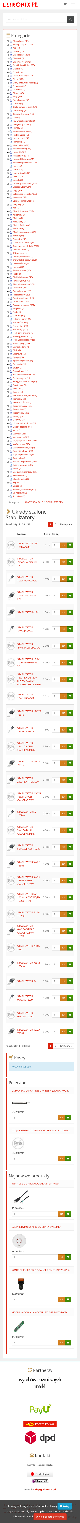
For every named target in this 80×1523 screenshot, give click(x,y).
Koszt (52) (18, 166)
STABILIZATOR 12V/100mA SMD (26, 696)
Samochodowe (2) (21, 347)
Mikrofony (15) (19, 215)
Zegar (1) (17, 468)
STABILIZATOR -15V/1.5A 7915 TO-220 (27, 595)
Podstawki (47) (20, 288)
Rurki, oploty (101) (21, 343)
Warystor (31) (19, 434)
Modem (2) (18, 218)
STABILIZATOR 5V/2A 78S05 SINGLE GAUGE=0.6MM (28, 880)
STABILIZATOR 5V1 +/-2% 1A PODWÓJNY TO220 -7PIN (28, 897)
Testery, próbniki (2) (22, 402)
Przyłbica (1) (19, 308)
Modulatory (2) (19, 222)
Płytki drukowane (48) (23, 277)
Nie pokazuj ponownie (51, 1516)
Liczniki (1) (18, 180)
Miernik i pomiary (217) (23, 211)
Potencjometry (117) (22, 291)
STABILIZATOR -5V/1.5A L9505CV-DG (29, 645)
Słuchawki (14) (19, 354)
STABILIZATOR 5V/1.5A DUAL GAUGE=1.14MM (26, 830)
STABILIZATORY (54, 502)
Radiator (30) (19, 315)
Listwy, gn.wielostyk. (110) (25, 183)
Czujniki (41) (18, 72)
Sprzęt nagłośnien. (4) (23, 361)
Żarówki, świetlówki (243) (24, 489)
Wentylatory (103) (21, 437)
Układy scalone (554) (22, 427)
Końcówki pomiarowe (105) (25, 163)
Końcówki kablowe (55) (23, 159)
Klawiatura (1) (19, 142)
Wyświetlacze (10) (21, 444)
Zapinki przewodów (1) (23, 454)
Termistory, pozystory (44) (25, 395)
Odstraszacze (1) (21, 249)
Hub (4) (16, 117)
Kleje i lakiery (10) (21, 145)
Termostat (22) (19, 399)
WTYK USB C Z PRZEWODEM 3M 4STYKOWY (36, 1183)
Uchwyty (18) (19, 420)
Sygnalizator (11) (20, 371)
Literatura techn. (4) (22, 187)
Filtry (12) (17, 96)
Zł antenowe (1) (20, 475)
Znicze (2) (17, 486)
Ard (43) (16, 48)
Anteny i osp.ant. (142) (23, 44)
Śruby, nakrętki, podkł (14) (25, 381)
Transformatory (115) (22, 406)
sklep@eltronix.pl (44, 1489)
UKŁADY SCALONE (33, 502)
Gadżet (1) (18, 103)
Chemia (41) (18, 69)
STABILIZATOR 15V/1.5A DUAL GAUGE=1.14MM (26, 746)
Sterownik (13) (19, 364)
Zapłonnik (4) (19, 458)
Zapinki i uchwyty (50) (23, 451)
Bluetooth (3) (19, 58)
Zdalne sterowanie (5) (23, 465)
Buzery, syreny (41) (22, 62)
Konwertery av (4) (21, 156)
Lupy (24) (17, 190)
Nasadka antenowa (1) (23, 242)
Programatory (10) (21, 295)
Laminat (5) (18, 169)
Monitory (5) (18, 228)
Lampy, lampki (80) (21, 173)
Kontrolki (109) (19, 152)
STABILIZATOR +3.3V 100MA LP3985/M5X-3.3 (28, 662)
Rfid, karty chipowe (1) (23, 333)
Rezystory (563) (20, 329)
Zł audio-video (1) (21, 479)
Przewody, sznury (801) (24, 305)
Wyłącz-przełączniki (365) (25, 440)
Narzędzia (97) (20, 239)
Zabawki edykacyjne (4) (24, 448)
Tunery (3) (18, 416)
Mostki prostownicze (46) (24, 232)
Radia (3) (17, 312)
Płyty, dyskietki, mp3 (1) (24, 284)
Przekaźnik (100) (21, 302)
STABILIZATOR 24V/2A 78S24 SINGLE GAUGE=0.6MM (29, 797)
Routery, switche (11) (22, 336)
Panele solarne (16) (22, 270)
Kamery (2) (18, 128)
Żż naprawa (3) (20, 493)
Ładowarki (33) (20, 197)
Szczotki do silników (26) (24, 375)
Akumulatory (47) (21, 41)
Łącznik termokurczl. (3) (24, 201)
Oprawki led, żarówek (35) (25, 260)
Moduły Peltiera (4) (21, 225)
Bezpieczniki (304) (21, 55)
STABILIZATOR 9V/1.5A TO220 (25, 1014)
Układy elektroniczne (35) (24, 423)
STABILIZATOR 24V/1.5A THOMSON (28, 779)
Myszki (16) (18, 236)
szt (63, 545)
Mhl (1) (16, 208)
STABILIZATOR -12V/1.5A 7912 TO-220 (27, 562)
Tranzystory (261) (21, 413)
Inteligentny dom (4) (22, 124)
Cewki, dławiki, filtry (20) (24, 65)
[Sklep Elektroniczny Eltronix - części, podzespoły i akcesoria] (20, 5)
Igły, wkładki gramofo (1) (24, 121)
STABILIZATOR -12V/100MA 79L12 (27, 578)
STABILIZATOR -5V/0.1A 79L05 (25, 629)
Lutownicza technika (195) (25, 194)
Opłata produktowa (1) (23, 256)
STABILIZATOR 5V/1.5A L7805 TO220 (28, 847)
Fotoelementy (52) (21, 100)
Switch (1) (17, 368)
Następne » (66, 524)
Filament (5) (18, 93)
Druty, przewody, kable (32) (25, 83)
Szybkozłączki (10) (22, 378)
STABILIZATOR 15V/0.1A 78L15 (25, 729)
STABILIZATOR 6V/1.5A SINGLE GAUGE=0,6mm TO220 (25, 931)
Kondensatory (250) (22, 149)
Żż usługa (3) (19, 496)
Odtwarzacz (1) (20, 253)
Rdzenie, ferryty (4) (22, 319)
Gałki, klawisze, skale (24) (25, 107)
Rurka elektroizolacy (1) (24, 340)
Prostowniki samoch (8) (23, 298)
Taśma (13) (18, 392)
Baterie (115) (19, 51)
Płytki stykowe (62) (21, 281)
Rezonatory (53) (20, 326)
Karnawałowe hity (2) (22, 131)
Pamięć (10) (18, 267)
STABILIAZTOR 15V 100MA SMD (27, 545)
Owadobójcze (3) (21, 263)
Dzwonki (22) (19, 89)
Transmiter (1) (19, 409)
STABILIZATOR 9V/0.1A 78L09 (25, 997)
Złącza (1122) (19, 482)
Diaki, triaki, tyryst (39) (23, 76)
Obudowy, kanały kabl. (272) (26, 246)
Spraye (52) (18, 357)
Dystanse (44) (19, 86)
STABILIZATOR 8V (26, 981)
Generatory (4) (20, 110)
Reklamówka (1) (20, 322)
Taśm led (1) (18, 388)
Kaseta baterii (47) (21, 138)
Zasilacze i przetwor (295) (25, 461)
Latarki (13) (18, 176)
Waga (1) (17, 430)
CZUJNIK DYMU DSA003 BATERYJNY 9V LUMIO (36, 1226)
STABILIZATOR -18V (27, 612)
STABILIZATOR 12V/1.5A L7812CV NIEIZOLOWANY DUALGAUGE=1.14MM (29, 679)
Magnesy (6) (19, 204)
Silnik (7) (17, 350)
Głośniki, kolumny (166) (23, 114)
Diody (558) (18, 79)
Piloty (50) (17, 274)
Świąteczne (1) (20, 385)
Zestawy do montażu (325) (25, 472)
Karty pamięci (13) (21, 135)
